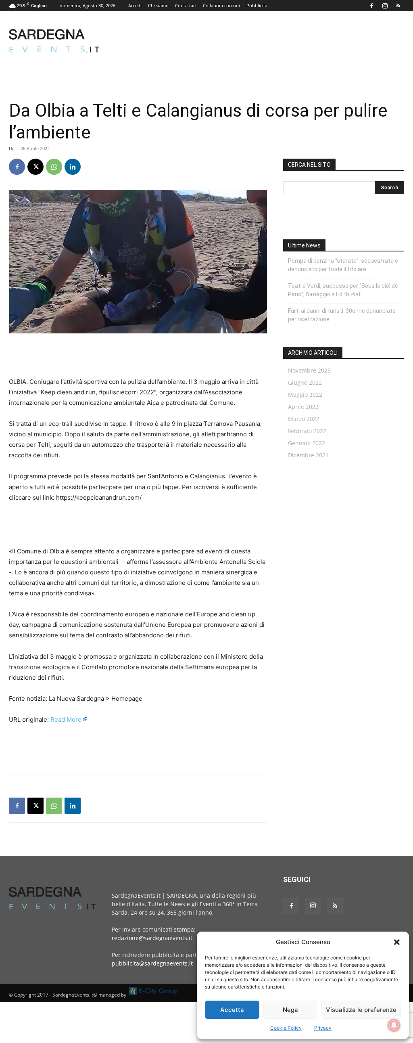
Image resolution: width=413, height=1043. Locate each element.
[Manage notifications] (394, 1025)
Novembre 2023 (309, 370)
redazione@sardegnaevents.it (152, 938)
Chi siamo (158, 5)
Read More (65, 719)
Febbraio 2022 (307, 431)
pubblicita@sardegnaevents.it (152, 963)
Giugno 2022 (305, 382)
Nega (290, 1010)
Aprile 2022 (303, 406)
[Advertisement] (257, 41)
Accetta (232, 1010)
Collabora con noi (221, 5)
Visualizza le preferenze (361, 1010)
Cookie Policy (286, 1028)
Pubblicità (256, 5)
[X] (35, 167)
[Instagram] (385, 5)
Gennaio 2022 (306, 443)
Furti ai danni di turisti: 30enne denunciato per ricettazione (342, 315)
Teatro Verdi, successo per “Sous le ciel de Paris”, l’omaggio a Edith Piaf (343, 290)
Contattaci (185, 5)
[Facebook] (371, 5)
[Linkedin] (73, 167)
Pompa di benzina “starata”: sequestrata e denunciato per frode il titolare (343, 265)
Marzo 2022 (303, 419)
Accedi (135, 5)
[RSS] (398, 5)
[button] (397, 942)
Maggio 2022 (305, 394)
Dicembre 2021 (308, 455)
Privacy (323, 1028)
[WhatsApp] (54, 167)
